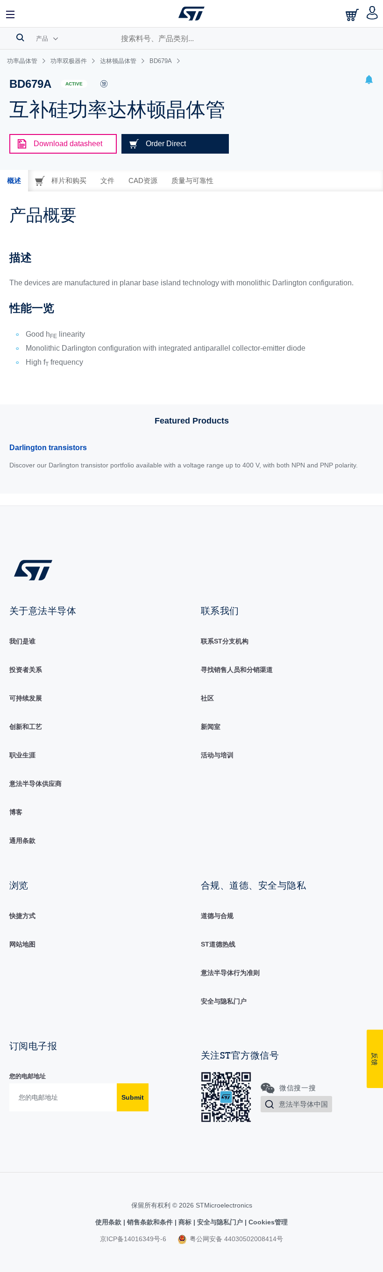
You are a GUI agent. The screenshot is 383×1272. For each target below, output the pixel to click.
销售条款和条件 (150, 1222)
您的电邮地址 (27, 1076)
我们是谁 (22, 641)
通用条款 (22, 840)
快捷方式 (22, 915)
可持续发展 (25, 698)
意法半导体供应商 (35, 783)
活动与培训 (217, 755)
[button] (11, 13)
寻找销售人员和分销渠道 (237, 669)
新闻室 (210, 726)
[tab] (14, 180)
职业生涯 (22, 755)
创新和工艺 (25, 726)
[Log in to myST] (372, 13)
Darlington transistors (48, 448)
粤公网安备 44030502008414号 (235, 1239)
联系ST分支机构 (224, 641)
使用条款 (109, 1222)
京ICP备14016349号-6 (133, 1239)
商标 (185, 1222)
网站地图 (22, 944)
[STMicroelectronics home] (191, 14)
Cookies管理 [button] (267, 1222)
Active (74, 83)
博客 (15, 812)
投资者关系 (25, 669)
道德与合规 (217, 915)
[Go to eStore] (353, 14)
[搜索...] (20, 37)
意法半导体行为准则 (230, 972)
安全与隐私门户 (224, 1001)
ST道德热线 (218, 944)
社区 (207, 698)
